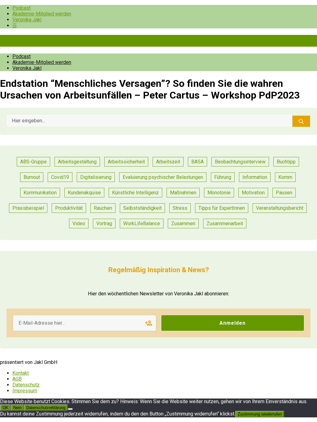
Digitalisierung (95, 177)
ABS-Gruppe (33, 162)
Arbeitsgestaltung (77, 162)
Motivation (253, 193)
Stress (180, 208)
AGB (17, 379)
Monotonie (219, 193)
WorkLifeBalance (141, 223)
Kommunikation (40, 193)
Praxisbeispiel (28, 208)
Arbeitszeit (168, 162)
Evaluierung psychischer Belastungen (163, 177)
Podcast (21, 8)
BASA (197, 162)
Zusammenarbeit (224, 223)
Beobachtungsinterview (240, 162)
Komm (285, 177)
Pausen (284, 193)
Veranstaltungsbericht (279, 208)
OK (5, 407)
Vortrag (104, 223)
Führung (222, 177)
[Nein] (70, 409)
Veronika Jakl (26, 20)
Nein (17, 407)
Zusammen (183, 223)
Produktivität (69, 208)
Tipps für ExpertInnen (221, 208)
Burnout (32, 177)
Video (78, 223)
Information (254, 177)
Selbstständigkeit (142, 208)
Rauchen (103, 208)
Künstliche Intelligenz (135, 193)
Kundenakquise (84, 193)
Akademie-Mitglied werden (41, 14)
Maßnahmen (183, 193)
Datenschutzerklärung (45, 407)
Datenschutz (26, 385)
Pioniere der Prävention (52, 41)
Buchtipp (286, 162)
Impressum (24, 391)
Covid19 (60, 177)
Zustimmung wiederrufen (260, 414)
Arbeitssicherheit (126, 162)
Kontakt (20, 373)
